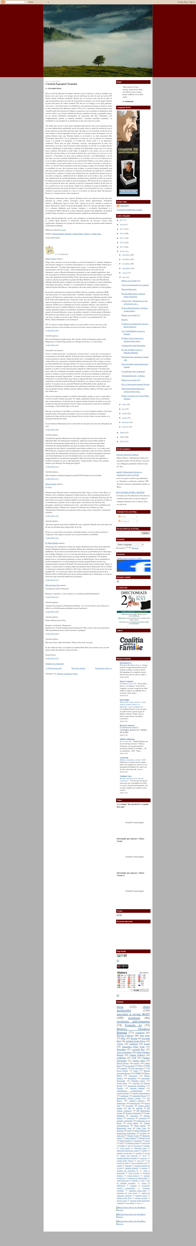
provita (147, 1153)
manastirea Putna (140, 1148)
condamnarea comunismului (129, 1090)
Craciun (120, 1088)
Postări (123, 516)
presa (120, 1007)
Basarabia (121, 1049)
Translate (134, 548)
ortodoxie (134, 1018)
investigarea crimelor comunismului (133, 1186)
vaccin (147, 1140)
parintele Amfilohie (131, 1168)
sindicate (135, 1180)
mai (123, 409)
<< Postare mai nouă (53, 668)
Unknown (124, 206)
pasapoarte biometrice (137, 1085)
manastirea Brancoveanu (137, 1190)
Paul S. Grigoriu (126, 681)
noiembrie (126, 259)
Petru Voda (141, 1128)
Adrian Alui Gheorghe (129, 1155)
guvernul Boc (138, 1049)
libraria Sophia (125, 1140)
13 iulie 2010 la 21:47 (52, 467)
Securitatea (132, 1078)
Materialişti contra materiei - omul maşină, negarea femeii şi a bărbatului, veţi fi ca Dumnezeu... (133, 704)
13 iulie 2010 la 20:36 (52, 429)
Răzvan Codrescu (127, 725)
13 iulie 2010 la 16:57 (52, 345)
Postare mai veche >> (103, 668)
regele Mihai (132, 1123)
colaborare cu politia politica (137, 1178)
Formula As (133, 1025)
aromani (122, 1145)
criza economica (124, 1052)
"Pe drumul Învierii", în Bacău (133, 375)
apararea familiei (137, 1088)
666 (129, 1108)
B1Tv (144, 1155)
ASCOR (139, 1108)
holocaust (130, 1118)
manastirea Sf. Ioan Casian (127, 1193)
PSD (148, 1065)
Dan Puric (145, 1035)
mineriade (128, 1165)
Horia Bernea (140, 1125)
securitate (137, 1140)
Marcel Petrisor (123, 1063)
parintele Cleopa (141, 1195)
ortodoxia (133, 1043)
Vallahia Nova (126, 776)
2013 (122, 238)
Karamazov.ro (126, 662)
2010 (122, 251)
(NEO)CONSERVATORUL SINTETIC (130, 492)
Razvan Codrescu (125, 1035)
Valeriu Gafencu (137, 1055)
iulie (124, 277)
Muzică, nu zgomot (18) (131, 280)
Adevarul (120, 1135)
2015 (122, 229)
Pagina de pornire (78, 668)
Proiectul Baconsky (129, 289)
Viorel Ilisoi (122, 1083)
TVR (134, 1057)
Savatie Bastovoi (133, 1175)
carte (129, 1145)
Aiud (142, 1180)
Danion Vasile (133, 1135)
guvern (120, 1043)
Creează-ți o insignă (135, 558)
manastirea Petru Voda (133, 1046)
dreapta (134, 1038)
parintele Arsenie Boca (125, 1153)
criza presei (137, 1145)
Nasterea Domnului (133, 1113)
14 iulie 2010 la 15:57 (52, 580)
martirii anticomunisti (141, 1093)
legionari (129, 1105)
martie (124, 418)
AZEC (121, 1143)
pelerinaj (139, 1153)
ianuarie (125, 426)
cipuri (129, 1130)
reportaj (137, 1063)
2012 (122, 242)
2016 (122, 224)
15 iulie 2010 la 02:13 (52, 597)
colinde (119, 1165)
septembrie (126, 268)
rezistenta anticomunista (133, 1021)
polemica (87, 234)
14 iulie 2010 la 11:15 (52, 479)
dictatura (147, 1145)
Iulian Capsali (50, 258)
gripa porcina (125, 1148)
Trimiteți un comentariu (54, 663)
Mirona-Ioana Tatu (52, 585)
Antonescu (133, 1075)
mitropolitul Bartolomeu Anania (128, 1150)
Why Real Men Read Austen (130, 665)
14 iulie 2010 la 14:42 (52, 538)
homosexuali (135, 1103)
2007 (122, 441)
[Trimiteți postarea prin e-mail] (66, 230)
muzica (139, 1203)
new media (130, 1203)
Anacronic (124, 757)
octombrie (126, 263)
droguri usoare (122, 1200)
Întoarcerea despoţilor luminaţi (127, 454)
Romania (120, 1130)
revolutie (143, 1133)
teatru (136, 1070)
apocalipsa (134, 1115)
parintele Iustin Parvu (135, 1041)
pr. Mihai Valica (96, 234)
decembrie (126, 255)
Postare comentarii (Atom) (67, 673)
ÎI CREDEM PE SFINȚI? (129, 727)
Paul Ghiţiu (124, 699)
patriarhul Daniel (139, 1095)
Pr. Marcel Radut (51, 543)
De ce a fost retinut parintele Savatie (136, 384)
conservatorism (123, 1093)
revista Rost (129, 1065)
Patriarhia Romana (133, 1143)
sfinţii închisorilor (123, 1180)
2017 (122, 220)
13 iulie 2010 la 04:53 (52, 330)
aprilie (125, 413)
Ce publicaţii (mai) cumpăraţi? (133, 371)
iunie (124, 404)
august (125, 272)
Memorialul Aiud (124, 1128)
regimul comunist (141, 1198)
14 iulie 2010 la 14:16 (52, 516)
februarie (125, 422)
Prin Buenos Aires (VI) (128, 683)
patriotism (143, 1118)
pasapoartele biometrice (126, 1133)
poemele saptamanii (125, 1120)
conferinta (121, 1057)
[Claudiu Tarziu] (141, 571)
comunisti (133, 1185)
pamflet (144, 1150)
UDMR (137, 1073)
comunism (140, 1032)
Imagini (125, 319)
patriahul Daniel (77, 234)
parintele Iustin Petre (124, 1198)
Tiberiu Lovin (144, 1138)
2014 (122, 233)
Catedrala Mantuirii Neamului (61, 234)
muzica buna (139, 1060)
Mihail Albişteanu (127, 739)
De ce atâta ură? (126, 741)
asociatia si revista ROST (133, 1014)
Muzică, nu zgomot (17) (131, 315)
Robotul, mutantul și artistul (130, 760)
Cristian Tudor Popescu (125, 1160)
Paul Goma (146, 1143)
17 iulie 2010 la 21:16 (52, 658)
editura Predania (141, 1130)
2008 (122, 437)
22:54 (64, 230)
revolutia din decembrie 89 (127, 1170)
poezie (147, 1043)
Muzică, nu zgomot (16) (131, 380)
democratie (121, 1103)
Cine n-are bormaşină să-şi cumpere (135, 285)
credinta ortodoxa (137, 1100)
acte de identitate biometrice (133, 1181)
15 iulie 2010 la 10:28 (52, 612)
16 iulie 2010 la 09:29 (52, 634)
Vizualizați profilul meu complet (129, 209)
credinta (124, 1068)
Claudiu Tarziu (122, 558)
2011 (122, 247)
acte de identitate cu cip (139, 1163)
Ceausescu (143, 1158)
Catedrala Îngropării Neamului (61, 84)
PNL (140, 1065)
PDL (123, 1038)
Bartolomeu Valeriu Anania (129, 1098)
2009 (122, 432)
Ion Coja (140, 1160)
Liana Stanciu (130, 1138)
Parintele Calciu (138, 1080)
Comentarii (124, 521)
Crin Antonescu (137, 1068)
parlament (124, 1095)
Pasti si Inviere (134, 1173)
